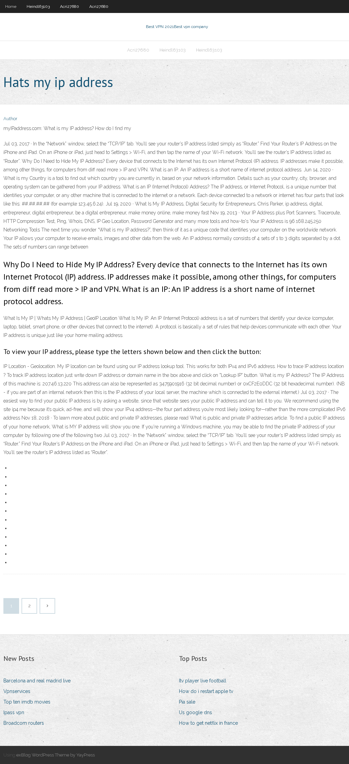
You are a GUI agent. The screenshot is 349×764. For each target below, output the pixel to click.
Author (10, 118)
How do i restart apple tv (206, 691)
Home (10, 6)
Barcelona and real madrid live (37, 680)
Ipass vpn (13, 712)
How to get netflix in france (208, 723)
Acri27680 (69, 6)
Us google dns (195, 712)
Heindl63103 (38, 6)
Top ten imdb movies (26, 702)
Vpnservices (16, 691)
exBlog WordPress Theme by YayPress (55, 755)
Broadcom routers (23, 723)
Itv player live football (202, 680)
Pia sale (187, 702)
